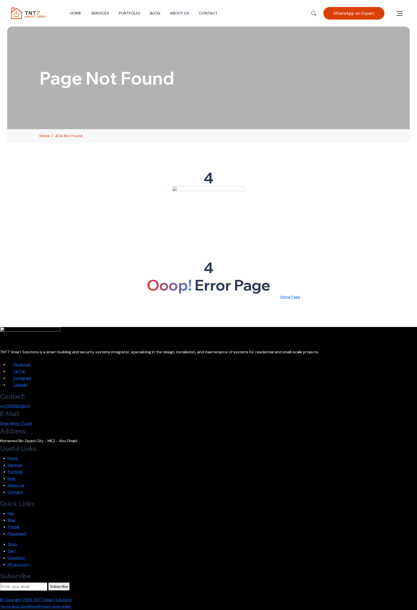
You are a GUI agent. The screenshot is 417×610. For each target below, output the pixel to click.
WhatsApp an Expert (354, 13)
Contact (208, 13)
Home (75, 13)
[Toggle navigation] (399, 13)
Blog (155, 13)
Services (100, 13)
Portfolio (129, 13)
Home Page (290, 296)
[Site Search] (313, 13)
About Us (179, 13)
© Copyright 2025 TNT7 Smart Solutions (36, 599)
